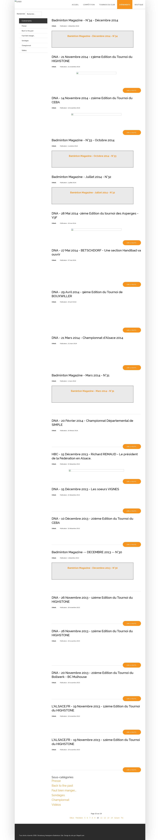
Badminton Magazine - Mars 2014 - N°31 (80, 375)
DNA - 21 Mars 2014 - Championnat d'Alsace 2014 (87, 338)
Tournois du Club (107, 4)
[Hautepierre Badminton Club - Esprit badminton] (23, 830)
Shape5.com (80, 835)
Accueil (75, 4)
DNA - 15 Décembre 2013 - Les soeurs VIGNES (85, 489)
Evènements (124, 4)
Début (72, 818)
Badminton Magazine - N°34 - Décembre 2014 (85, 20)
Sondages (58, 795)
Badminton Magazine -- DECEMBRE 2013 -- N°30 (87, 552)
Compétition (89, 4)
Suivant (117, 818)
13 (108, 818)
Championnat (60, 799)
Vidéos (56, 804)
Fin (122, 818)
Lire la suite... (132, 90)
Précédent (79, 818)
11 (101, 818)
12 (105, 818)
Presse (56, 780)
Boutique (139, 4)
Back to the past (62, 785)
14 (112, 818)
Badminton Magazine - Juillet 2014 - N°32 (81, 177)
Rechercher (21, 14)
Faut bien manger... (64, 790)
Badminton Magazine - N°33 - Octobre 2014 (83, 140)
